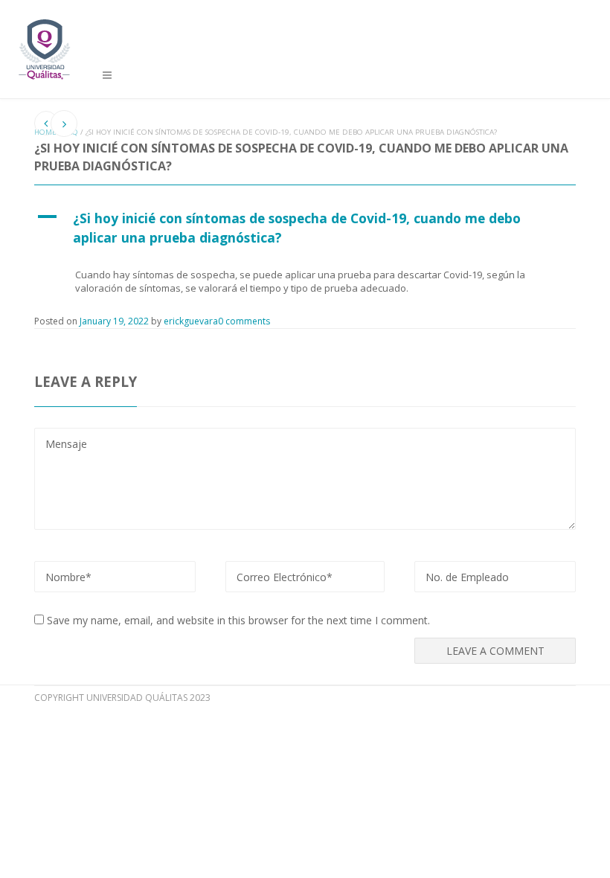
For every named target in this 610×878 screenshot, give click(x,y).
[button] (305, 228)
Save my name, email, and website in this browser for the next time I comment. (238, 620)
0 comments (244, 321)
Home (45, 132)
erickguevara (191, 321)
